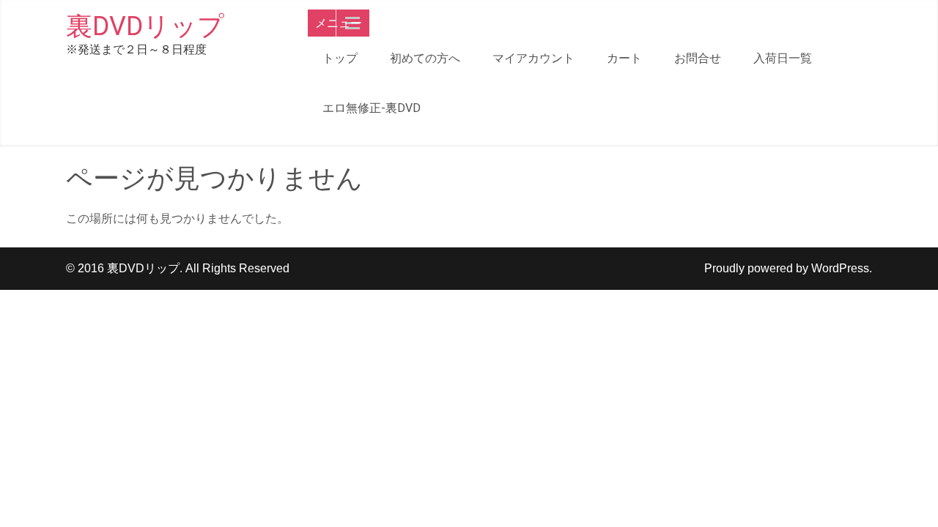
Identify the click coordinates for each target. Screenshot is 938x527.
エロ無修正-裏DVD (371, 108)
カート (624, 58)
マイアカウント (533, 58)
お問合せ (697, 58)
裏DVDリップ (145, 26)
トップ (340, 58)
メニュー (338, 23)
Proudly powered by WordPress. (788, 268)
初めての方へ (425, 58)
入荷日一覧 (782, 58)
